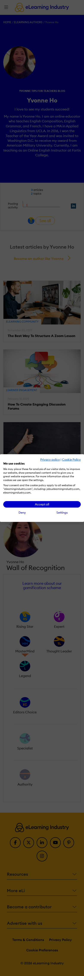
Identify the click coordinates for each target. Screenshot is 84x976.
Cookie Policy (71, 460)
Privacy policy (50, 460)
